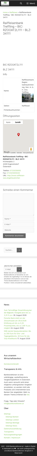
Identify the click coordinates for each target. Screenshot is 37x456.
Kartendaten (19, 152)
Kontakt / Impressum (12, 438)
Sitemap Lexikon (12, 420)
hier (28, 395)
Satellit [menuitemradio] (18, 122)
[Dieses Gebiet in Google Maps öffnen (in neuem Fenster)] (6, 152)
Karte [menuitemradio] (8, 122)
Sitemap (7, 414)
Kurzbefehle (13, 152)
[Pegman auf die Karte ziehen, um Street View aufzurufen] (31, 149)
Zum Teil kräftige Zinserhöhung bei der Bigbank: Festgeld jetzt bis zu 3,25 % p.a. (18, 312)
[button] (19, 134)
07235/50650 (15, 171)
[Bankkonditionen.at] (5, 3)
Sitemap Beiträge (12, 423)
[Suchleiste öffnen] (21, 3)
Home (5, 12)
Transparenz (9, 432)
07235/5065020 (13, 173)
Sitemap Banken (12, 417)
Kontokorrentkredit (11, 364)
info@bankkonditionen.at (14, 403)
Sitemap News (11, 426)
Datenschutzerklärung (12, 429)
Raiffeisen (13, 12)
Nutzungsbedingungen (28, 152)
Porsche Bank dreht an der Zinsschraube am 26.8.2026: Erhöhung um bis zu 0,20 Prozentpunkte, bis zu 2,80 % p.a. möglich (17, 323)
